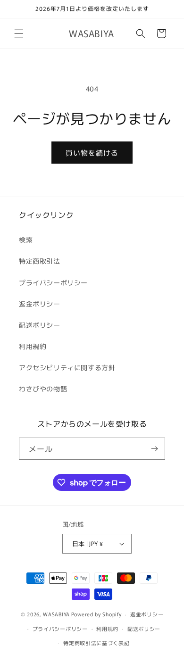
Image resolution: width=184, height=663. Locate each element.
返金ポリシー (39, 303)
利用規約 (32, 346)
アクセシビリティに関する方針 (67, 367)
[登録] (154, 449)
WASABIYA (56, 614)
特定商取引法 (39, 260)
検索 (26, 239)
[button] (18, 33)
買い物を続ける (92, 152)
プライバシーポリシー (53, 282)
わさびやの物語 (43, 388)
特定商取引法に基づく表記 (96, 642)
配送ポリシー (39, 325)
